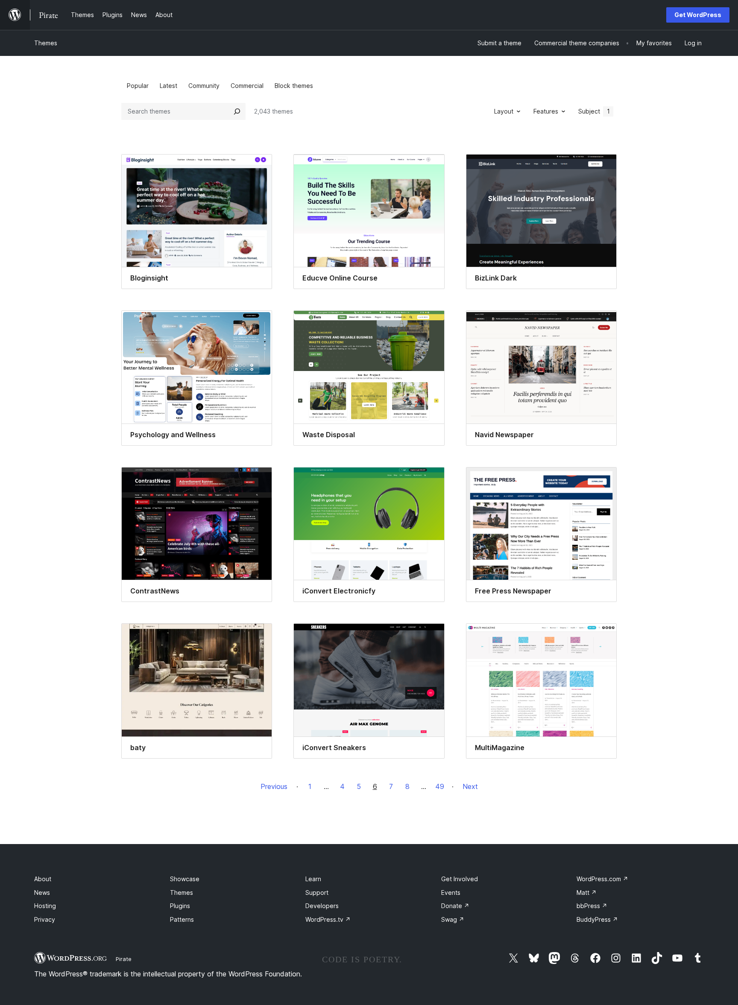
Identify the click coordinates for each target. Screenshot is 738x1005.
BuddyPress (597, 919)
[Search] (237, 111)
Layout (503, 111)
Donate (455, 905)
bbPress (592, 905)
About (42, 878)
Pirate (124, 958)
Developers (322, 905)
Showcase (184, 878)
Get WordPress (697, 14)
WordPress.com (602, 878)
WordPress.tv (328, 919)
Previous (274, 786)
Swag (452, 919)
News (42, 892)
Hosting (45, 905)
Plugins (180, 905)
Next (470, 786)
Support (316, 892)
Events (450, 892)
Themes (45, 43)
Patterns (182, 919)
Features (545, 111)
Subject (594, 111)
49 (439, 786)
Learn (313, 878)
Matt (587, 892)
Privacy (44, 919)
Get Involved (459, 878)
